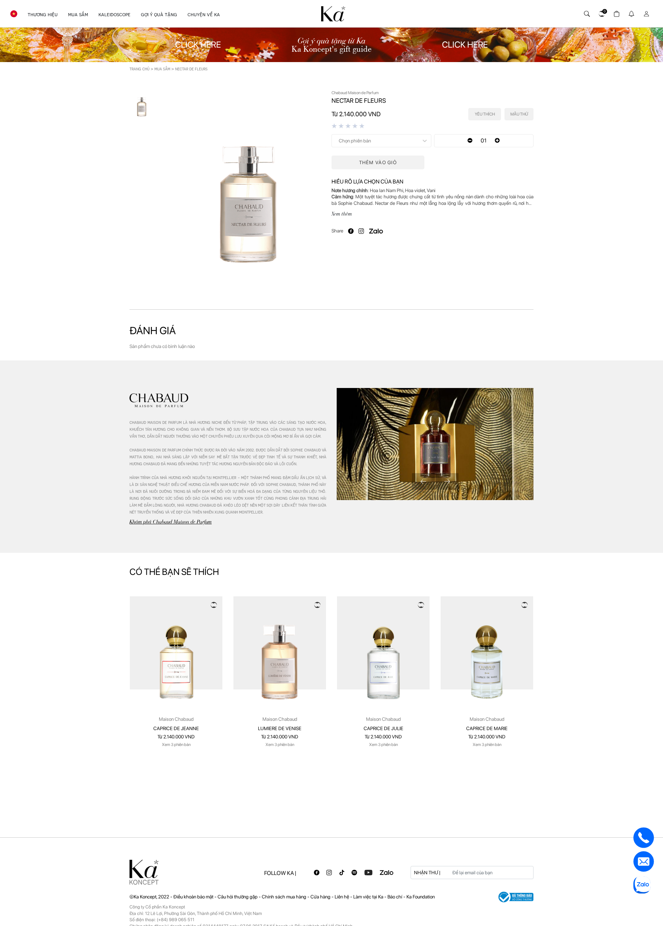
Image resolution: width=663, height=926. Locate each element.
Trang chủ (139, 69)
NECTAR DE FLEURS (191, 69)
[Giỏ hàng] (615, 12)
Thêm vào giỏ (378, 162)
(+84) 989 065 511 (175, 919)
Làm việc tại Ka (368, 896)
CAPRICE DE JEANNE (176, 728)
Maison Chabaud (176, 719)
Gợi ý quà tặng (159, 14)
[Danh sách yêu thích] (600, 12)
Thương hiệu (43, 14)
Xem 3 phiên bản (176, 744)
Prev (423, 481)
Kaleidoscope (114, 14)
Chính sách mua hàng (284, 896)
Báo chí (395, 896)
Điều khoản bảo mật (193, 896)
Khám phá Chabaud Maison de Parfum (170, 521)
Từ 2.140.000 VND (176, 736)
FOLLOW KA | (280, 873)
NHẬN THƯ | (427, 872)
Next (447, 481)
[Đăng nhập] (645, 12)
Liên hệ (342, 896)
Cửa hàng (321, 896)
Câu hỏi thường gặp (238, 896)
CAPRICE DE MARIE (487, 728)
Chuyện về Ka (204, 14)
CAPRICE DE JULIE (383, 728)
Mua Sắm (78, 14)
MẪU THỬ (519, 114)
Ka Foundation (420, 896)
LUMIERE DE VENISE (279, 728)
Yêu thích (485, 114)
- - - (231, 896)
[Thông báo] (630, 12)
